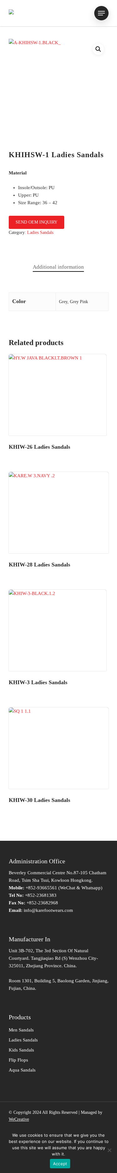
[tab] (58, 267)
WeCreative (19, 1119)
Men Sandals (21, 1029)
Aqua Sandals (22, 1069)
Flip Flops (18, 1059)
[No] (109, 1150)
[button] (98, 49)
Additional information (58, 267)
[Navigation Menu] (101, 13)
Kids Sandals (21, 1049)
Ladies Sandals (40, 232)
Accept (60, 1163)
